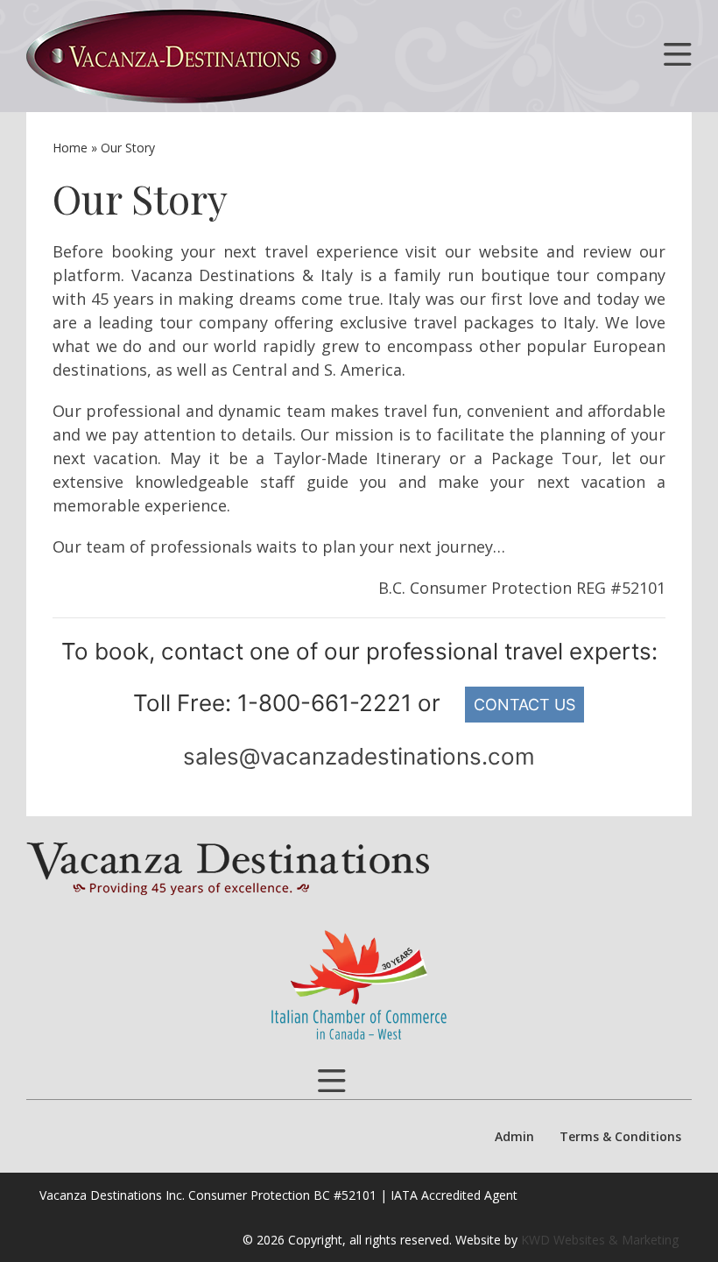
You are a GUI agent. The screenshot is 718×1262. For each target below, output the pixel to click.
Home (70, 147)
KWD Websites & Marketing (600, 1239)
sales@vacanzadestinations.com (359, 756)
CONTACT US (524, 704)
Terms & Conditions (620, 1136)
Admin (514, 1136)
